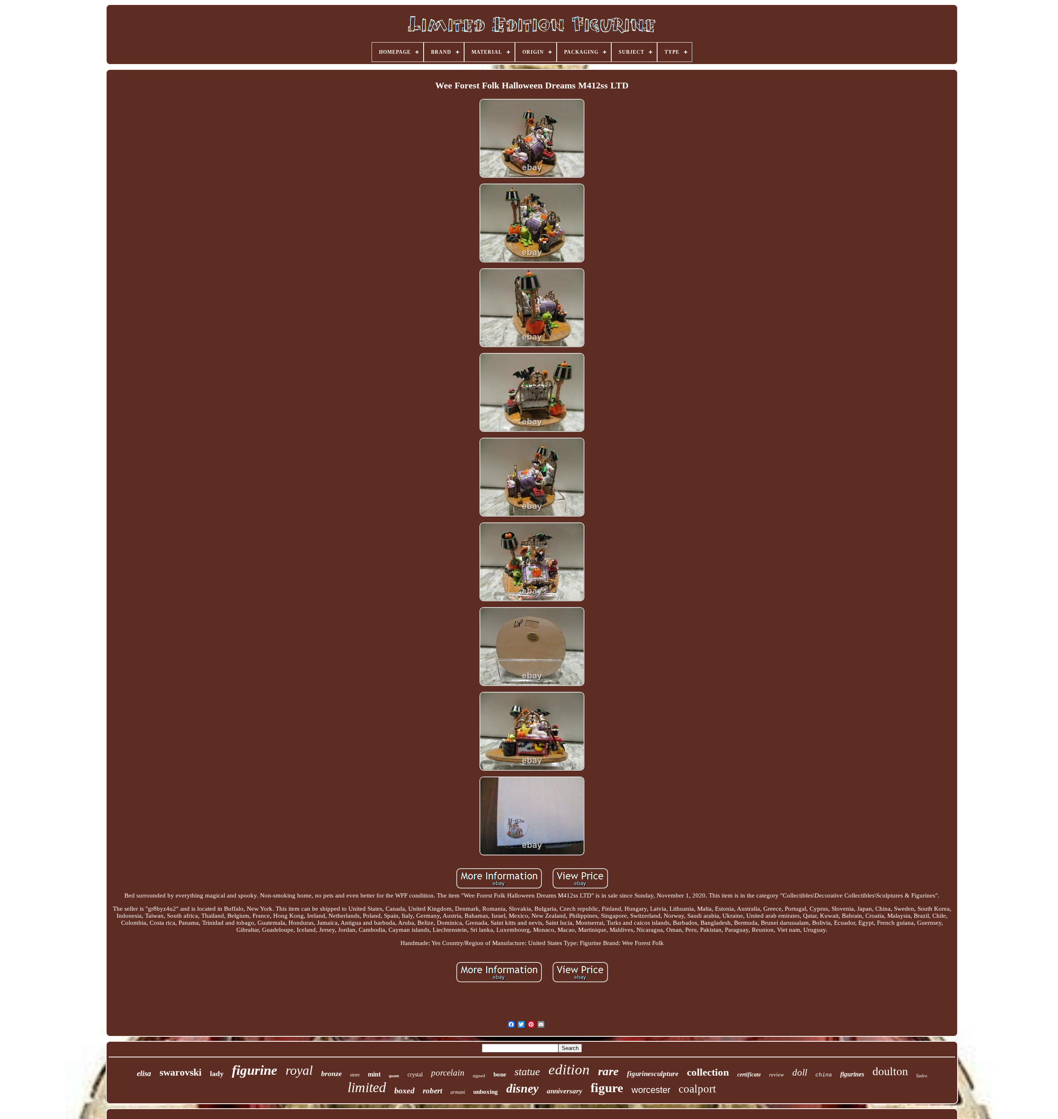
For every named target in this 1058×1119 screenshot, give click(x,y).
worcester (650, 1090)
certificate (749, 1074)
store (355, 1075)
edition (569, 1070)
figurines (852, 1074)
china (823, 1075)
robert (432, 1090)
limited (367, 1087)
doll (799, 1072)
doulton (890, 1071)
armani (457, 1092)
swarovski (181, 1072)
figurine (254, 1070)
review (776, 1074)
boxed (404, 1090)
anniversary (564, 1091)
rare (608, 1071)
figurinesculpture (653, 1074)
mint (374, 1074)
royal (299, 1070)
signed (479, 1075)
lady (217, 1073)
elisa (144, 1073)
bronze (331, 1073)
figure (607, 1088)
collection (708, 1072)
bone (499, 1074)
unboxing (485, 1091)
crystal (415, 1074)
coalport (697, 1089)
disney (522, 1088)
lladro (921, 1075)
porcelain (448, 1073)
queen (394, 1076)
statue (527, 1072)
